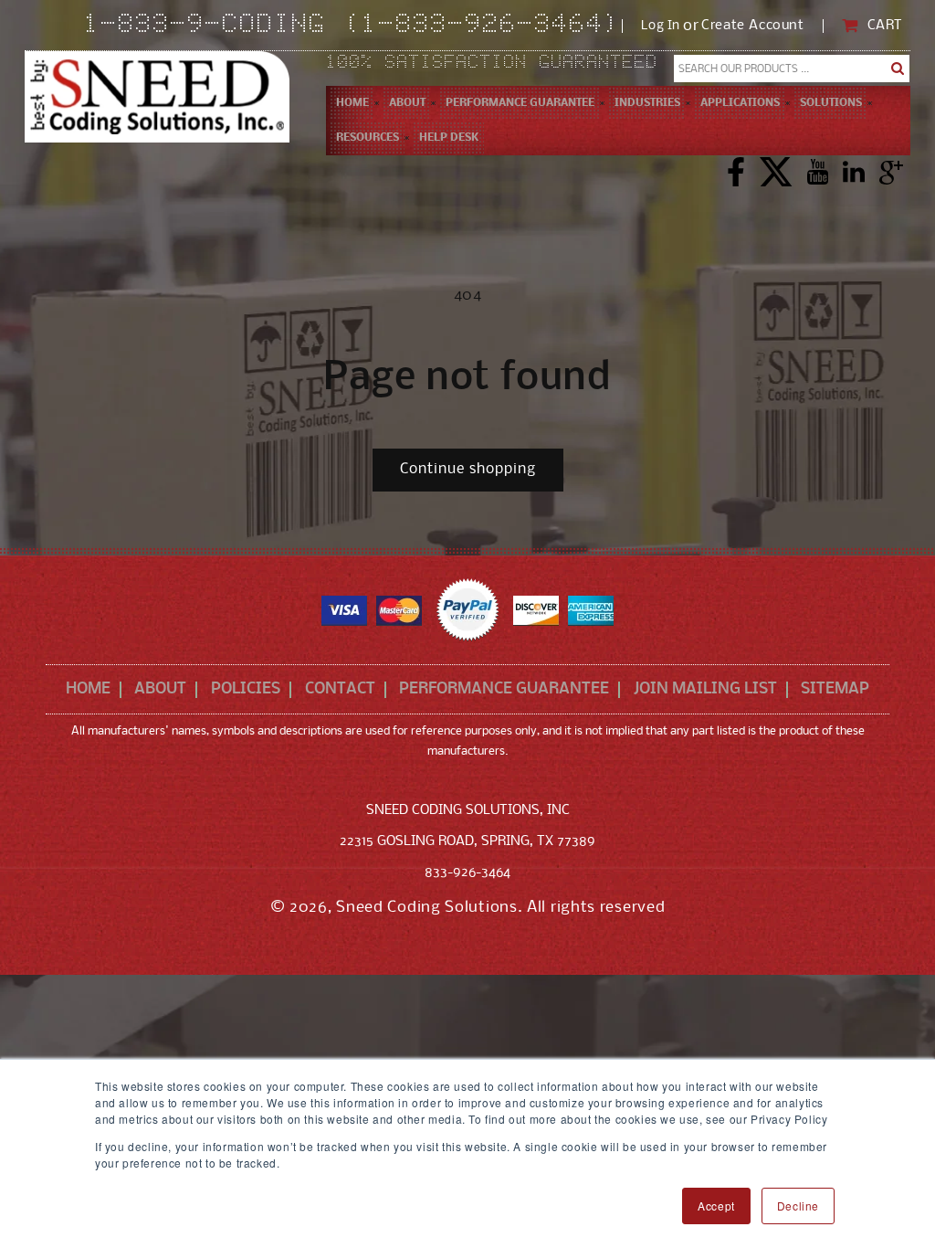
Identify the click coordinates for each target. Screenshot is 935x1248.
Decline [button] (798, 1205)
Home (88, 690)
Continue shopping (468, 469)
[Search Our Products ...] (897, 68)
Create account (752, 26)
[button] (407, 103)
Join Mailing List (705, 690)
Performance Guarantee (504, 690)
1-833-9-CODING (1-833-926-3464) (353, 25)
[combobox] (791, 68)
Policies (245, 690)
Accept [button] (716, 1205)
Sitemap (835, 690)
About (160, 690)
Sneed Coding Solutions (426, 907)
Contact (340, 690)
